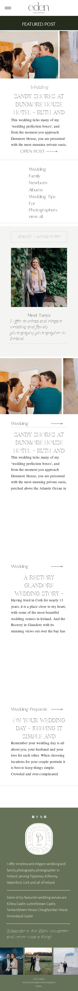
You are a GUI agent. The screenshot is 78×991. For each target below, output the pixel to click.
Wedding (39, 87)
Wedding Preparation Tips (36, 709)
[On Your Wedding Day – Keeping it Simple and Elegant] (57, 709)
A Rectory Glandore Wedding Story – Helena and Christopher (39, 593)
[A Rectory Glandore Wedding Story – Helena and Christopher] (57, 566)
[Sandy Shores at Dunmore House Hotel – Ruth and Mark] (52, 151)
